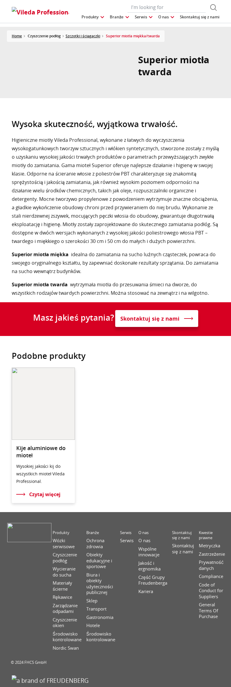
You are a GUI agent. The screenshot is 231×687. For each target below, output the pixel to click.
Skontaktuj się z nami (182, 535)
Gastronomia (99, 617)
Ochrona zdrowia (95, 543)
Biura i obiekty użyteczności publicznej (99, 583)
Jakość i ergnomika (149, 566)
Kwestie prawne (206, 535)
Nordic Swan (66, 648)
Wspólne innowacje (148, 552)
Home (17, 36)
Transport (96, 609)
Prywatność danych (211, 565)
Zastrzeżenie (212, 554)
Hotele (93, 625)
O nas (143, 532)
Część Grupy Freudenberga (152, 580)
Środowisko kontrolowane (67, 637)
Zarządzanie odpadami (65, 608)
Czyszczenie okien (65, 623)
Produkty (61, 532)
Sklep (91, 601)
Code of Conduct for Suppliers (211, 590)
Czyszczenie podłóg (65, 558)
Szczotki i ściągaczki (83, 36)
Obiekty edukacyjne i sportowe (99, 560)
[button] (93, 17)
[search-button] (213, 7)
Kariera (145, 591)
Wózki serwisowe (64, 543)
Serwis (125, 532)
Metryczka (209, 546)
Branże (92, 532)
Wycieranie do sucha (64, 572)
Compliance (211, 576)
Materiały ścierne (62, 586)
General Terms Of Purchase (208, 610)
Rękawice (62, 597)
